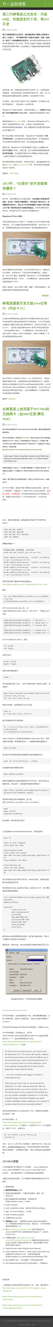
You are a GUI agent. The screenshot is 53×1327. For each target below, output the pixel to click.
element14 (10, 164)
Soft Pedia (14, 173)
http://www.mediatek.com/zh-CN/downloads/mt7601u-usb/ (25, 584)
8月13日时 (25, 437)
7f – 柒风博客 (14, 4)
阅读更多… (46, 295)
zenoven (47, 1321)
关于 (33, 1324)
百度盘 (13, 1128)
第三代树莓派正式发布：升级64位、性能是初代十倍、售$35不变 (25, 19)
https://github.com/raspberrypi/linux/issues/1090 (23, 449)
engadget (12, 398)
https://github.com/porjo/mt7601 (19, 1229)
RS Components (22, 164)
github (11, 1144)
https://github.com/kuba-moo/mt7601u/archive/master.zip (20, 1238)
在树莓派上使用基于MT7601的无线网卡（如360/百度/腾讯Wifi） (25, 414)
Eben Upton (17, 121)
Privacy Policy (24, 1324)
